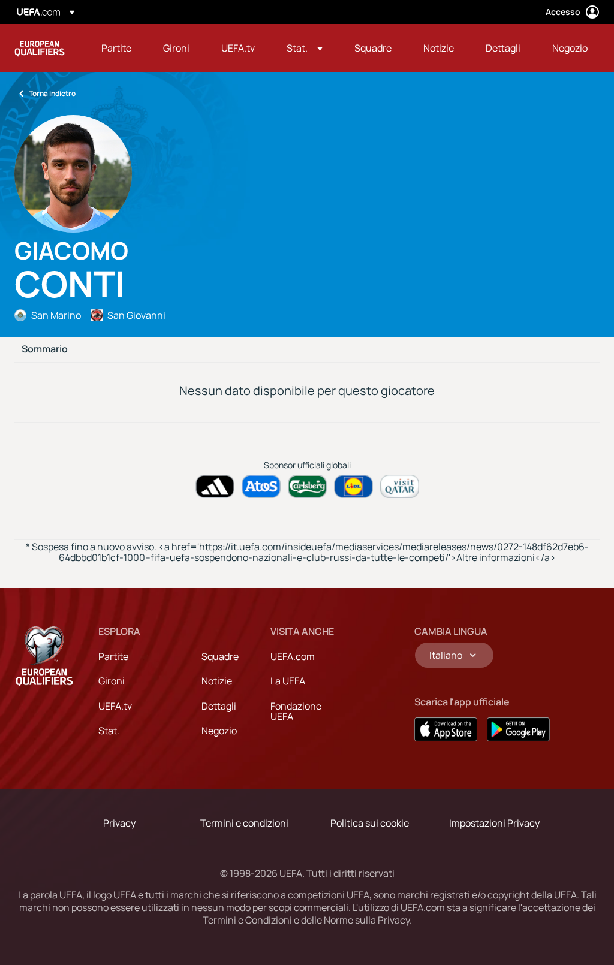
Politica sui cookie (369, 823)
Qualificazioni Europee (39, 48)
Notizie (216, 680)
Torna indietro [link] (52, 93)
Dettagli (218, 706)
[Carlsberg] (307, 486)
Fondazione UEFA (295, 711)
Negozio (219, 730)
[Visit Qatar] (399, 486)
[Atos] (261, 486)
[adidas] (214, 486)
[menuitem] (117, 48)
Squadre (220, 656)
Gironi (111, 680)
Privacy (119, 823)
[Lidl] (353, 486)
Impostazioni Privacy (494, 823)
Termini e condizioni (244, 823)
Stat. (108, 730)
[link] (116, 48)
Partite (113, 656)
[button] (304, 48)
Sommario (45, 349)
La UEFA (287, 680)
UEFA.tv (115, 706)
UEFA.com (292, 656)
